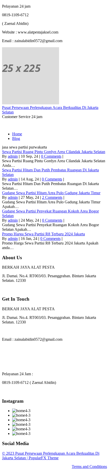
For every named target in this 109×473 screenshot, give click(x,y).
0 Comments (51, 156)
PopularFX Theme (44, 458)
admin (13, 156)
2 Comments (52, 197)
